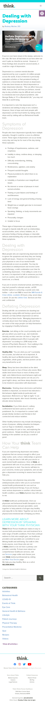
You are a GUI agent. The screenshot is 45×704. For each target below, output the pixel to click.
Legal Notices (13, 682)
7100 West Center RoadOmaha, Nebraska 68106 (22, 692)
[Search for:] (19, 578)
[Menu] (41, 5)
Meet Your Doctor (12, 559)
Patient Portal (32, 678)
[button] (42, 13)
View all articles (10, 643)
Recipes (5, 634)
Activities (6, 591)
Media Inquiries (13, 678)
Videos (5, 638)
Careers (13, 680)
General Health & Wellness (18, 569)
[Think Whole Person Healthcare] (9, 5)
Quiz (4, 630)
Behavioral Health (10, 595)
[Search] (40, 578)
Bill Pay (32, 680)
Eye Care (6, 607)
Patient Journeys (9, 619)
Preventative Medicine (12, 626)
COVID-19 (6, 599)
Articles (32, 682)
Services (8, 554)
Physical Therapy (9, 623)
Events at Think (8, 603)
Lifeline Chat (22, 297)
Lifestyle (6, 615)
